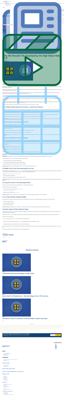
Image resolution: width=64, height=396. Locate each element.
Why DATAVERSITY (8, 4)
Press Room (5, 385)
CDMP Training (4, 86)
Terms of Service (6, 392)
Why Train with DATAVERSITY (8, 384)
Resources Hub (60, 17)
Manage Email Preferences (7, 389)
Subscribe (59, 18)
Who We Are (7, 3)
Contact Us (60, 21)
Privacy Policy (6, 393)
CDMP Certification (6, 360)
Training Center (6, 363)
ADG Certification (61, 14)
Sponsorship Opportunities (7, 1)
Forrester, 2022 (17, 192)
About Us (5, 2)
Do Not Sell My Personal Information (8, 394)
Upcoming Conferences (7, 353)
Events (59, 8)
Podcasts (5, 378)
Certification (59, 13)
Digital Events (6, 354)
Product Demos (6, 379)
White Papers (5, 377)
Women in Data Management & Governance (13, 371)
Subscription (5, 366)
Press (60, 22)
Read (3, 275)
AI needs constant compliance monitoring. (8, 190)
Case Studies (5, 376)
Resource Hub (5, 374)
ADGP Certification (4, 33)
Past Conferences (61, 11)
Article (3, 294)
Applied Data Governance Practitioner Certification (10, 359)
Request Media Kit (8, 5)
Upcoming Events (4, 155)
